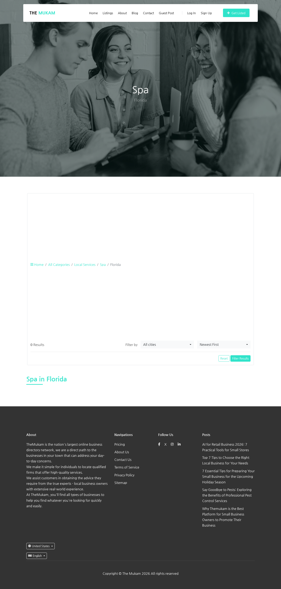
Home (93, 13)
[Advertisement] (140, 225)
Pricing (119, 444)
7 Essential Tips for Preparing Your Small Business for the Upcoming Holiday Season (228, 476)
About (122, 13)
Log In (191, 13)
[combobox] (167, 344)
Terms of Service (126, 467)
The (42, 13)
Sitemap (120, 483)
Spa (103, 264)
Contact (148, 13)
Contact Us (122, 460)
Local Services (84, 264)
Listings (108, 13)
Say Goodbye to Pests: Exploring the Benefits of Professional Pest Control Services (227, 495)
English (37, 555)
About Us (121, 452)
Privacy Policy (124, 475)
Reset (224, 358)
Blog (135, 13)
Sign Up (206, 13)
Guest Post (166, 13)
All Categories (59, 264)
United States (40, 546)
